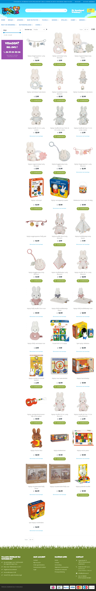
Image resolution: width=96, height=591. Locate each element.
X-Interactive (19, 587)
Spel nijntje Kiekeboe (83, 343)
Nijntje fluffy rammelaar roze (36, 343)
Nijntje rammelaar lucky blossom (59, 57)
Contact (35, 560)
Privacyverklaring (60, 572)
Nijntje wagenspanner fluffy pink (36, 236)
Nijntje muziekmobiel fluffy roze (59, 486)
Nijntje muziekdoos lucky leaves (83, 92)
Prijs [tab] (5, 30)
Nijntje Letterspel (36, 200)
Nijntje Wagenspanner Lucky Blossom (83, 165)
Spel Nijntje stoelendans (36, 522)
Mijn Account (36, 562)
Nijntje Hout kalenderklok (59, 378)
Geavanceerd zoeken (39, 567)
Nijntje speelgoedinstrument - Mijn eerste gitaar (36, 415)
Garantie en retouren (61, 569)
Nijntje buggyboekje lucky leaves (59, 165)
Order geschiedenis (39, 565)
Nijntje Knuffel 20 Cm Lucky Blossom (59, 415)
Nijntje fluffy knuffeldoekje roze (82, 308)
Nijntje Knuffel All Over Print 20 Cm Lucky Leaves (59, 129)
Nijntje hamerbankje (83, 378)
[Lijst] (94, 29)
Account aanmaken (89, 1)
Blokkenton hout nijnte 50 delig (83, 200)
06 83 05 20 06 (82, 567)
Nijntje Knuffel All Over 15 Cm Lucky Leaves (83, 129)
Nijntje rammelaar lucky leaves (36, 92)
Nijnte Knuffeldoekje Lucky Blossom (60, 273)
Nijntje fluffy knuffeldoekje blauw (60, 309)
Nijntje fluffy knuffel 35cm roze (36, 308)
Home (56, 560)
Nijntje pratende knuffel (83, 486)
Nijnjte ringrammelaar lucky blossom (36, 165)
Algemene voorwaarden (62, 567)
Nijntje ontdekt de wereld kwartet (36, 379)
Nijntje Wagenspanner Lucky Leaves (36, 57)
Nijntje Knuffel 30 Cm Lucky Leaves (36, 129)
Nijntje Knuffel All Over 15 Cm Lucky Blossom (83, 415)
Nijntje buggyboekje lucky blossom (36, 273)
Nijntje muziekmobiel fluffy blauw (36, 487)
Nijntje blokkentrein (60, 450)
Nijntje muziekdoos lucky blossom (59, 93)
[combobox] (46, 10)
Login (34, 569)
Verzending (58, 565)
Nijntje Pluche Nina (36, 450)
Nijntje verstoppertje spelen (59, 200)
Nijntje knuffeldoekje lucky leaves (83, 237)
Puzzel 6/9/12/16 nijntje (59, 343)
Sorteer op (28, 29)
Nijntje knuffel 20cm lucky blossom (59, 237)
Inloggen (77, 1)
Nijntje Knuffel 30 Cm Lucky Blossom (83, 273)
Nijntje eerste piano (83, 450)
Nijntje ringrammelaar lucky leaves (83, 57)
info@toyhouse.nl (83, 573)
